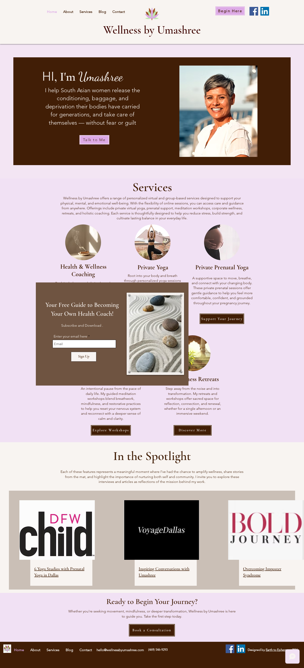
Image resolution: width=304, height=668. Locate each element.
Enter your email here (70, 336)
